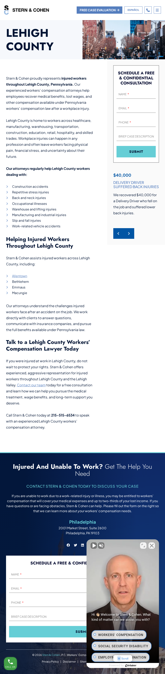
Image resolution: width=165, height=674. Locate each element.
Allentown (19, 276)
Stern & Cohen (51, 655)
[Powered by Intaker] (131, 665)
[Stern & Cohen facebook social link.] (68, 545)
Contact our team (31, 385)
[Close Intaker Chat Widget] (151, 545)
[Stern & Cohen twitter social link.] (75, 545)
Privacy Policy (50, 661)
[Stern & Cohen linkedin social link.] (82, 545)
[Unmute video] (94, 545)
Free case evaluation (98, 10)
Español (133, 9)
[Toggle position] (143, 545)
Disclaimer (69, 661)
